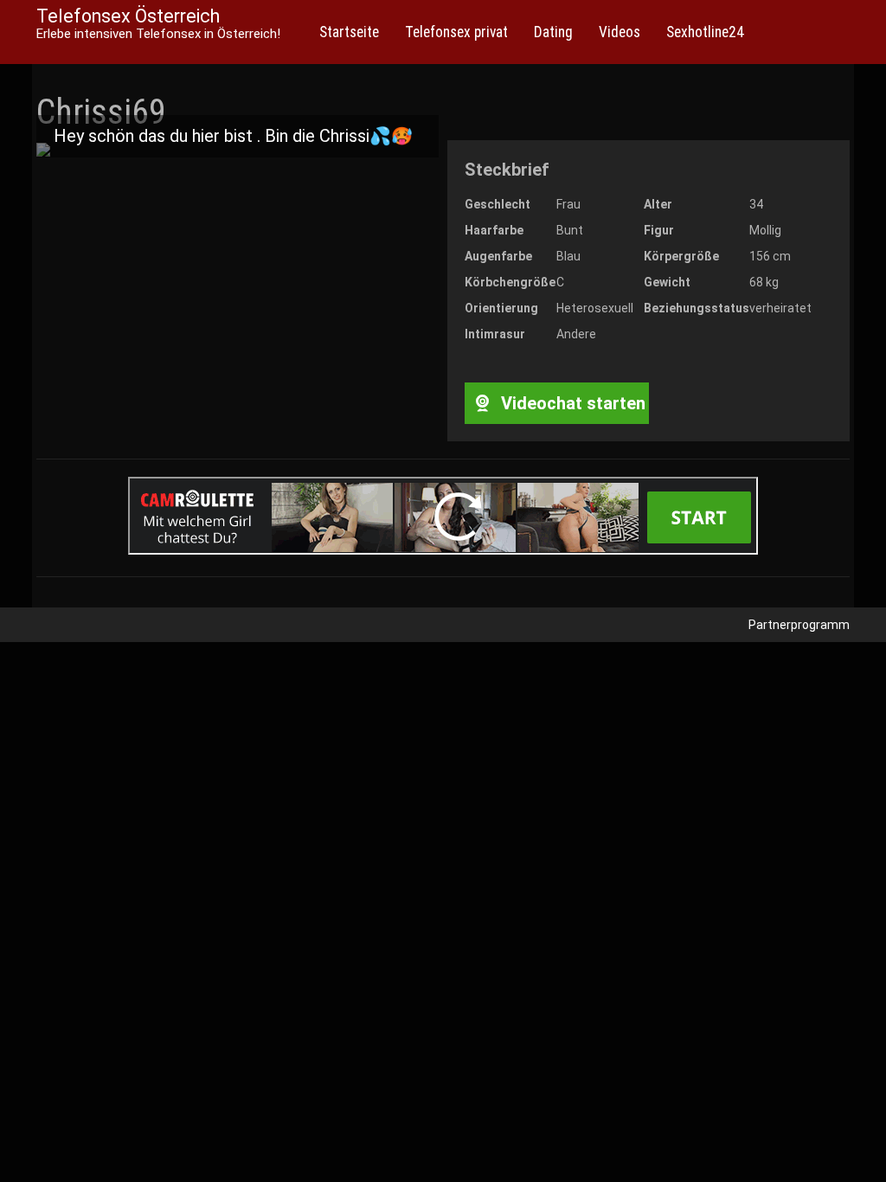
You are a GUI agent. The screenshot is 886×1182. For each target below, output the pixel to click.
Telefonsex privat (456, 32)
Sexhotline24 (705, 32)
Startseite (349, 32)
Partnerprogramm (799, 625)
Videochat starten (571, 403)
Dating (553, 32)
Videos (619, 32)
